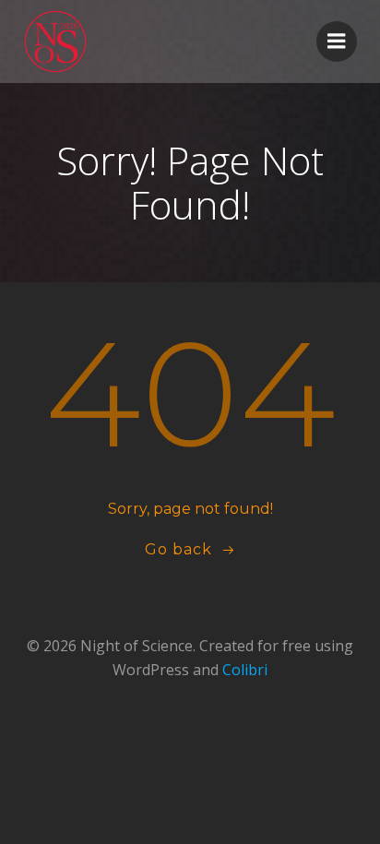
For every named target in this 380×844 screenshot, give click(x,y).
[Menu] (336, 41)
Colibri (244, 670)
